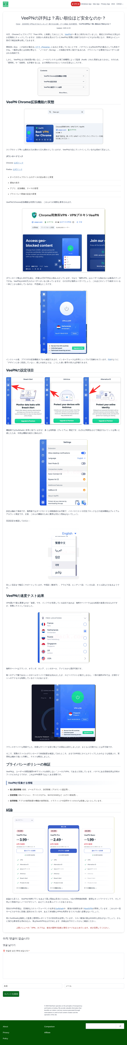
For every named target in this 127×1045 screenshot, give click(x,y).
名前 (6, 986)
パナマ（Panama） (42, 47)
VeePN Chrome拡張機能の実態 (55, 76)
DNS (113, 4)
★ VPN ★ (76, 4)
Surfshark (59, 908)
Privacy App (105, 4)
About (5, 1027)
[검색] (120, 1026)
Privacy (6, 1032)
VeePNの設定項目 (50, 81)
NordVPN (88, 908)
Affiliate (47, 1032)
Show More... (63, 92)
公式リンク (18, 163)
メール (69, 986)
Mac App (96, 4)
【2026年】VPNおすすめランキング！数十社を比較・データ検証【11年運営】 (50, 24)
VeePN (68, 34)
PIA (109, 359)
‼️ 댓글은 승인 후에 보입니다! (16, 951)
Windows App (86, 4)
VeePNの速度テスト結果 (53, 87)
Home (18, 24)
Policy (5, 1038)
